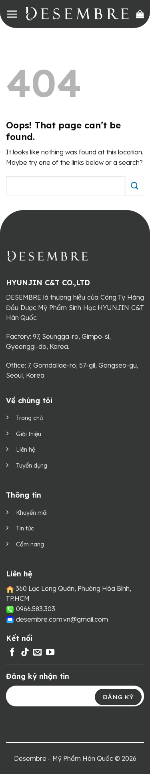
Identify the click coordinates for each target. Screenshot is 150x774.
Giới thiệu (28, 434)
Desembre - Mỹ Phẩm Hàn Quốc (63, 758)
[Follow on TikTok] (25, 652)
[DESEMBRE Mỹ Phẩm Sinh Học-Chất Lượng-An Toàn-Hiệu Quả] (77, 14)
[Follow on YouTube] (50, 652)
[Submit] (134, 186)
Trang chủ (29, 418)
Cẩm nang (30, 544)
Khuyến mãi (32, 512)
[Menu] (12, 14)
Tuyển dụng (31, 465)
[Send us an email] (37, 652)
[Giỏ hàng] (140, 14)
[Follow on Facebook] (12, 652)
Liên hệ (25, 449)
